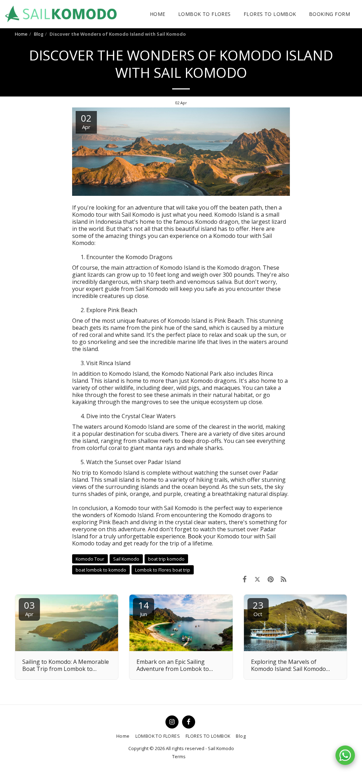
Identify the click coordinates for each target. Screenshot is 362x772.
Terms (179, 756)
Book (195, 536)
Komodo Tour (90, 559)
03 (29, 608)
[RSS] (283, 579)
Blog (38, 34)
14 (143, 608)
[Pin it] (270, 579)
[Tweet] (257, 579)
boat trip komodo (166, 559)
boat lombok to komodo (101, 570)
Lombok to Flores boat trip (162, 570)
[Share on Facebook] (244, 579)
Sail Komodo (126, 559)
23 (258, 608)
